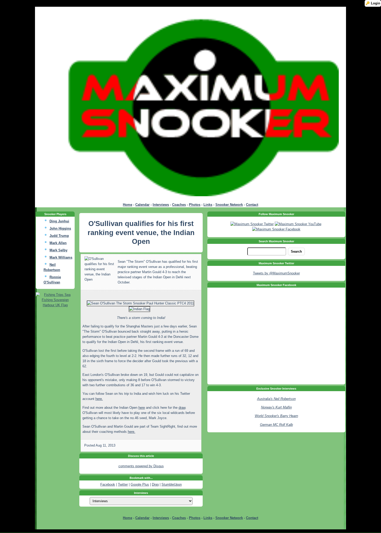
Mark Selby (58, 250)
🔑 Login (372, 3)
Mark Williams (61, 257)
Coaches (179, 205)
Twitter (123, 484)
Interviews (161, 205)
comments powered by (141, 466)
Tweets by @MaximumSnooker (276, 273)
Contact (252, 205)
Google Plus (140, 484)
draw (182, 408)
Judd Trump (59, 236)
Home (127, 205)
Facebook (107, 484)
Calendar (142, 205)
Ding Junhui (59, 221)
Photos (194, 205)
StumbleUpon (171, 484)
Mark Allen (58, 243)
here (141, 408)
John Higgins (60, 228)
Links (207, 205)
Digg (155, 484)
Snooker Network (229, 205)
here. (99, 399)
